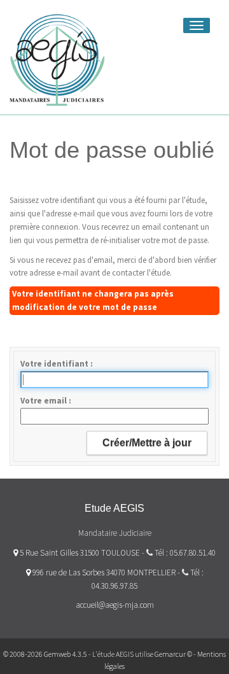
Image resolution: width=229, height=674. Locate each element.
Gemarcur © (173, 654)
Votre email (44, 400)
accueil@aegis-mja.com (115, 605)
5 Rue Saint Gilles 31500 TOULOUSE (79, 552)
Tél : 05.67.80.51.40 (185, 552)
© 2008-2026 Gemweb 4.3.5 (45, 654)
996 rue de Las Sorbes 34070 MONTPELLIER (103, 572)
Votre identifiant (55, 363)
